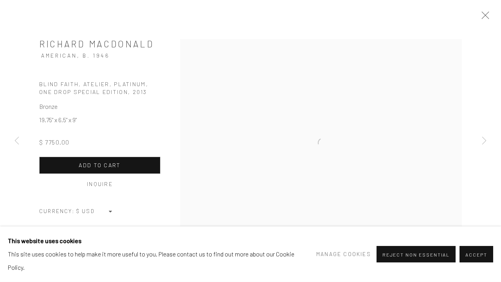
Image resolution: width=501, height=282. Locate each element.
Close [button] (483, 18)
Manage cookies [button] (343, 254)
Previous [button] (17, 141)
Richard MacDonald (96, 43)
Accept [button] (476, 254)
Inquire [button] (100, 184)
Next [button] (484, 141)
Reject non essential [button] (416, 254)
